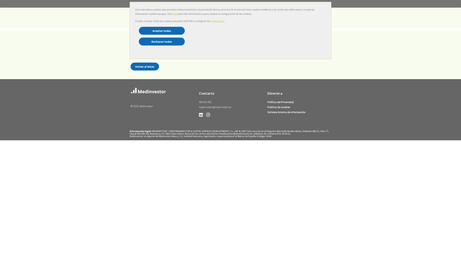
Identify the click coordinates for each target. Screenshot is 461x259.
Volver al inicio (144, 66)
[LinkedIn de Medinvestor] (202, 115)
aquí (175, 13)
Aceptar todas (162, 31)
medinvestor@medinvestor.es (215, 107)
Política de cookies (278, 107)
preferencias (218, 21)
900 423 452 (205, 102)
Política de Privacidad (280, 102)
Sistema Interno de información (286, 112)
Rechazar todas (161, 41)
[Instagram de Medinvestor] (208, 115)
